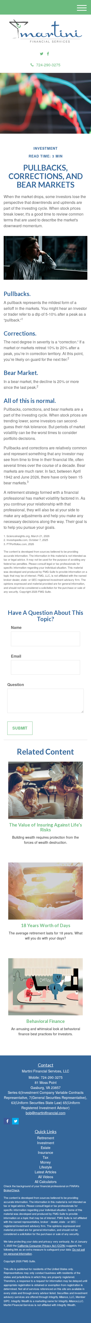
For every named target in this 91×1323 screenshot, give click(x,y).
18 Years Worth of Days (45, 925)
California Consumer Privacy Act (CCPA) (41, 1245)
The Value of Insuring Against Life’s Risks (45, 827)
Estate (45, 1147)
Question (15, 684)
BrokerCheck (11, 1190)
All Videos (45, 1176)
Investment (45, 1142)
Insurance (45, 1152)
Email (16, 656)
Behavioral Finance (45, 1021)
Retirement (45, 1137)
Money (45, 1162)
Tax (45, 1157)
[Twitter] (41, 54)
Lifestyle (45, 1167)
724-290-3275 (48, 65)
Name (16, 627)
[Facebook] (48, 54)
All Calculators (46, 1181)
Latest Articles (45, 1171)
